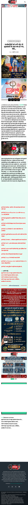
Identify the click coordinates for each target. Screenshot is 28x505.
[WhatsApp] (18, 99)
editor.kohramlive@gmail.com (16, 483)
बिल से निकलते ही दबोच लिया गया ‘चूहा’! (14, 254)
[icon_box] (5, 271)
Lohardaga (17, 41)
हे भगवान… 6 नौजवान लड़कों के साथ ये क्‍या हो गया (16, 239)
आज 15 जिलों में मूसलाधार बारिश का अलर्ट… (10, 275)
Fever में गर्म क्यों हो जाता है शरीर (13, 257)
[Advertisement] (14, 24)
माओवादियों (21, 105)
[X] (12, 99)
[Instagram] (12, 486)
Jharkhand (10, 41)
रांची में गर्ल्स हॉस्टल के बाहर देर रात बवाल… (9, 277)
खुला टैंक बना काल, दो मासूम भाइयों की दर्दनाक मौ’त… (11, 273)
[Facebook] (9, 99)
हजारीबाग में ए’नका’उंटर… (6, 281)
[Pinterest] (15, 99)
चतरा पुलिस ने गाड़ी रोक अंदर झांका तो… (14, 266)
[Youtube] (19, 486)
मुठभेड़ (16, 379)
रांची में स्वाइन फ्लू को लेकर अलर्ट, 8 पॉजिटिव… (10, 279)
